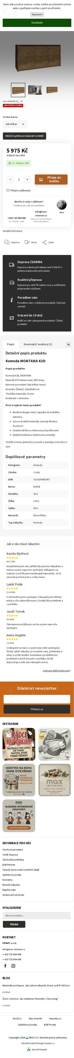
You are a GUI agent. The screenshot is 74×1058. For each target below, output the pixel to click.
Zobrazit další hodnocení (56, 671)
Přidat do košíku (54, 179)
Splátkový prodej (12, 875)
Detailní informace (12, 231)
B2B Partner (9, 865)
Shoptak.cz (49, 1043)
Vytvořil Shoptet (39, 1049)
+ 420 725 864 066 (12, 954)
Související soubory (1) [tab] (38, 344)
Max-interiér (35, 1018)
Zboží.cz (17, 1018)
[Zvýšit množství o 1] (27, 179)
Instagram (13, 966)
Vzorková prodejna (13, 850)
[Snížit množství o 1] (10, 179)
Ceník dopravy (10, 855)
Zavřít (63, 253)
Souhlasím (37, 23)
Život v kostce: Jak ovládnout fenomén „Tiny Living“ (31, 999)
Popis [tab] (10, 344)
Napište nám (9, 890)
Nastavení (37, 14)
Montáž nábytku (11, 885)
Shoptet (32, 1043)
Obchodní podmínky (13, 860)
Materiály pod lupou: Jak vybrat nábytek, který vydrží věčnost (36, 985)
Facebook (5, 966)
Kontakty (8, 880)
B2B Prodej (50, 1025)
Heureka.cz (55, 1018)
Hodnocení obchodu (13, 895)
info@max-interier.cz (41, 213)
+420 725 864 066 (17, 218)
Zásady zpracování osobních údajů (21, 870)
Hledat (14, 924)
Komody (37, 465)
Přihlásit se (37, 709)
